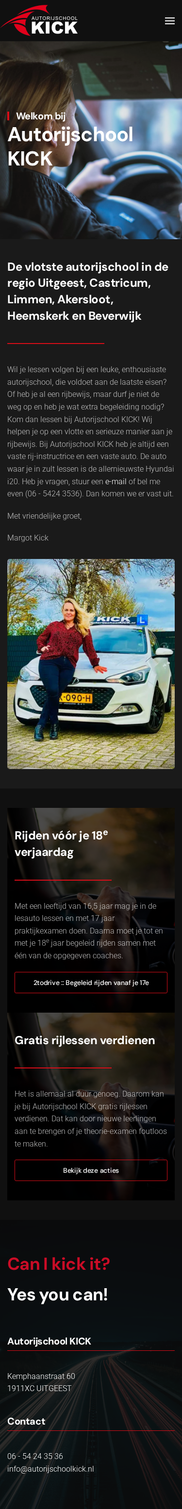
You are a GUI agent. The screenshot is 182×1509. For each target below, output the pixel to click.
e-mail (116, 481)
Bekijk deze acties (91, 1170)
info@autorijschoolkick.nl (50, 1469)
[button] (170, 20)
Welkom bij (41, 116)
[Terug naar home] (39, 20)
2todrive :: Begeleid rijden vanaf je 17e (91, 982)
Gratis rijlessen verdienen (85, 1040)
